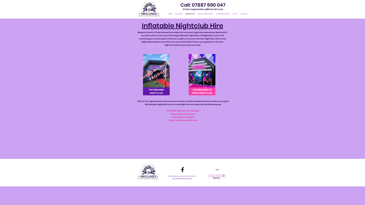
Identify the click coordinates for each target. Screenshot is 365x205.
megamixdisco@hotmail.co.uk (206, 9)
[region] (156, 74)
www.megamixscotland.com (183, 120)
